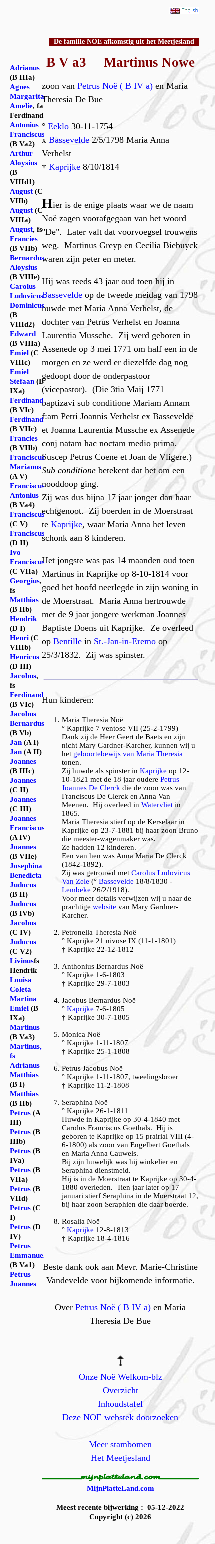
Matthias (24, 600)
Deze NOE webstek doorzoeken (120, 1417)
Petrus (20, 1113)
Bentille (68, 641)
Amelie (21, 106)
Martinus (25, 1028)
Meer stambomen (120, 1445)
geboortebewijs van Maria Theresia (128, 754)
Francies (24, 239)
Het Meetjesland (120, 1458)
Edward (23, 334)
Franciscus (27, 514)
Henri (19, 638)
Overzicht (120, 1391)
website (104, 907)
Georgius (25, 581)
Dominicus (27, 306)
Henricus (25, 657)
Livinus (22, 961)
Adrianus (25, 68)
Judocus (23, 885)
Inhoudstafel (120, 1404)
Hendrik (23, 619)
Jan (16, 742)
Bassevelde (69, 140)
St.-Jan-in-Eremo (125, 641)
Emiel (19, 353)
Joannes (23, 762)
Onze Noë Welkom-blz (120, 1377)
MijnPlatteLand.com (120, 1488)
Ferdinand (27, 400)
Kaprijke (64, 167)
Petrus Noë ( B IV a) (115, 86)
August (21, 192)
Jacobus (23, 676)
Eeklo (58, 127)
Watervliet (157, 805)
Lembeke (76, 890)
